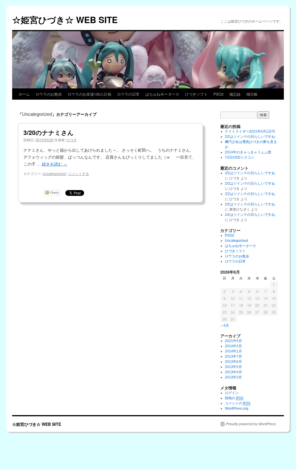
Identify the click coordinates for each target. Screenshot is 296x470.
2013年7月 (233, 356)
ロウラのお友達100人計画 (89, 94)
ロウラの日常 (128, 94)
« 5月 (225, 325)
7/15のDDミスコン (239, 157)
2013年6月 (233, 362)
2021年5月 (233, 341)
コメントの (237, 403)
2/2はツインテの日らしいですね (250, 137)
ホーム (24, 94)
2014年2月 (233, 346)
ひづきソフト (196, 94)
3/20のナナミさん (48, 132)
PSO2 (218, 94)
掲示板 (252, 94)
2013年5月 (233, 367)
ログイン (232, 393)
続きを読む (54, 164)
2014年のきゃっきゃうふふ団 (248, 152)
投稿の (234, 398)
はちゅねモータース (162, 94)
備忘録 (234, 94)
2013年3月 (233, 377)
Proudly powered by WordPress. (251, 424)
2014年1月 (233, 351)
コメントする (78, 173)
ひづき (71, 139)
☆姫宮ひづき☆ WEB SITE (65, 19)
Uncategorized (54, 173)
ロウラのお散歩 (49, 94)
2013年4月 (233, 372)
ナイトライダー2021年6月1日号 (250, 131)
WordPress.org (236, 408)
